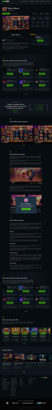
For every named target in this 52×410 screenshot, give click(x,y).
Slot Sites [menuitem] (38, 1)
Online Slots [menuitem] (25, 1)
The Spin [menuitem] (48, 1)
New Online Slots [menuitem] (32, 1)
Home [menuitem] (21, 1)
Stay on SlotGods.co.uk (26, 212)
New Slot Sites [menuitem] (43, 1)
